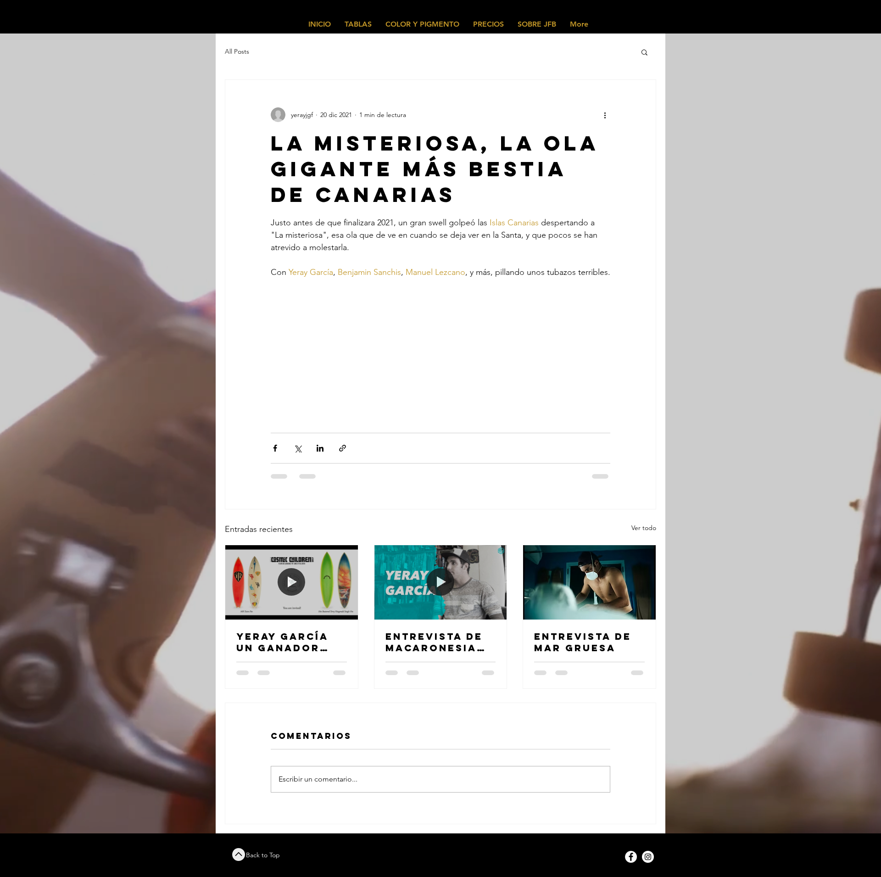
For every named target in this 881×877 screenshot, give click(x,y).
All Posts (237, 51)
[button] (644, 52)
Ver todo (643, 528)
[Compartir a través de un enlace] (342, 448)
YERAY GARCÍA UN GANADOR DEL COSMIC (282, 642)
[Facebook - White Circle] (631, 857)
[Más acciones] (604, 114)
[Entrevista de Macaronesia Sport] (440, 582)
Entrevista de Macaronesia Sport (434, 642)
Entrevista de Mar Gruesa (582, 642)
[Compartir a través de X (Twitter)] (297, 448)
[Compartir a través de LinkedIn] (320, 448)
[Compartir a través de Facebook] (275, 448)
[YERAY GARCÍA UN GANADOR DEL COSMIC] (291, 582)
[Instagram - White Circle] (648, 857)
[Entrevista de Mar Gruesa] (589, 582)
